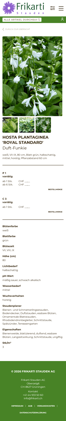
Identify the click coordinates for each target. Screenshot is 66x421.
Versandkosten (46, 406)
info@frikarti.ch (33, 398)
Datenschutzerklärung (33, 412)
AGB (30, 406)
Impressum (17, 406)
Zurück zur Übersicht (17, 29)
